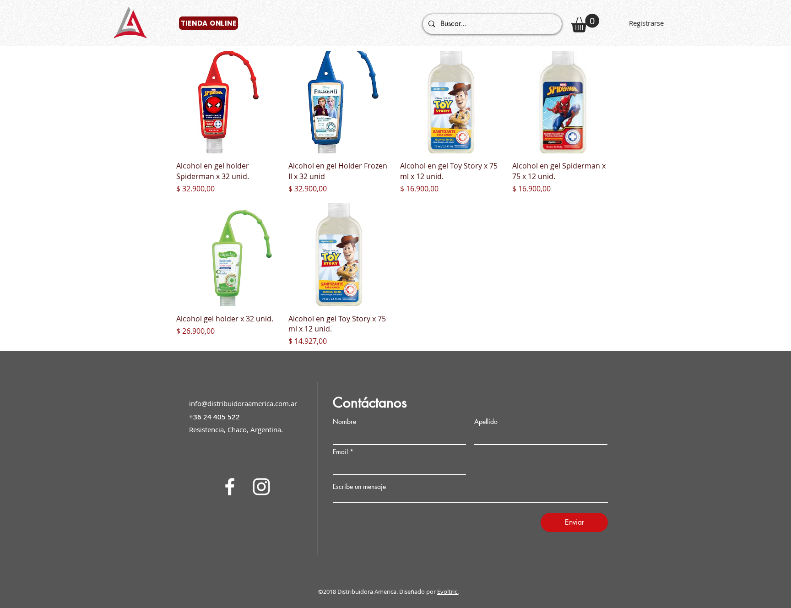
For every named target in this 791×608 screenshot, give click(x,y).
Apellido (486, 421)
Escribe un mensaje (359, 486)
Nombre (344, 421)
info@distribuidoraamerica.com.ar (243, 403)
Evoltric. (448, 591)
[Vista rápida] (227, 102)
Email (340, 452)
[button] (585, 23)
